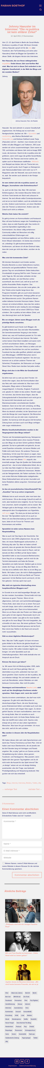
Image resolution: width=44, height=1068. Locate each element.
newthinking (6, 136)
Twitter (34, 783)
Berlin (34, 993)
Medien (28, 783)
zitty (30, 48)
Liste (22, 1015)
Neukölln (33, 1019)
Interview (21, 783)
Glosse (20, 1004)
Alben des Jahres (16, 993)
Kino (27, 1008)
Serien (14, 1034)
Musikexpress (16, 1019)
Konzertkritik (27, 1011)
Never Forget (9, 1023)
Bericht (27, 993)
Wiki (24, 459)
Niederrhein (9, 1026)
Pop (25, 1026)
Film (26, 1000)
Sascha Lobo (31, 687)
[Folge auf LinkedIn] (22, 1061)
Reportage (8, 1030)
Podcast (18, 1026)
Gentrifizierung (10, 1004)
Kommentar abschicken (27, 875)
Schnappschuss (30, 1030)
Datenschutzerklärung (27, 1066)
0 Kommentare (27, 36)
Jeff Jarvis (6, 513)
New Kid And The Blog (24, 1023)
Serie (7, 1034)
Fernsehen (18, 1000)
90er (6, 993)
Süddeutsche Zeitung (12, 1038)
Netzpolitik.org (7, 139)
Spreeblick (32, 133)
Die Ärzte (26, 997)
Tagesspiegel (26, 1038)
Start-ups (32, 1034)
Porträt (32, 1026)
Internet (14, 783)
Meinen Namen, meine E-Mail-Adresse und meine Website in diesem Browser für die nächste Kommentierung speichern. (20, 866)
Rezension (18, 1030)
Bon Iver (8, 997)
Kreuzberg (8, 1015)
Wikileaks (35, 161)
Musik (7, 1019)
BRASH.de (17, 997)
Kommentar (9, 1011)
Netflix (26, 1019)
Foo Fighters (34, 1000)
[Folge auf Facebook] (27, 1061)
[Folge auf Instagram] (17, 1061)
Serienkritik (22, 1034)
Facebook (8, 1000)
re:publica (6, 63)
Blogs (9, 783)
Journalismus (18, 1008)
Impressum (12, 1066)
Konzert (18, 1011)
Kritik (16, 1015)
